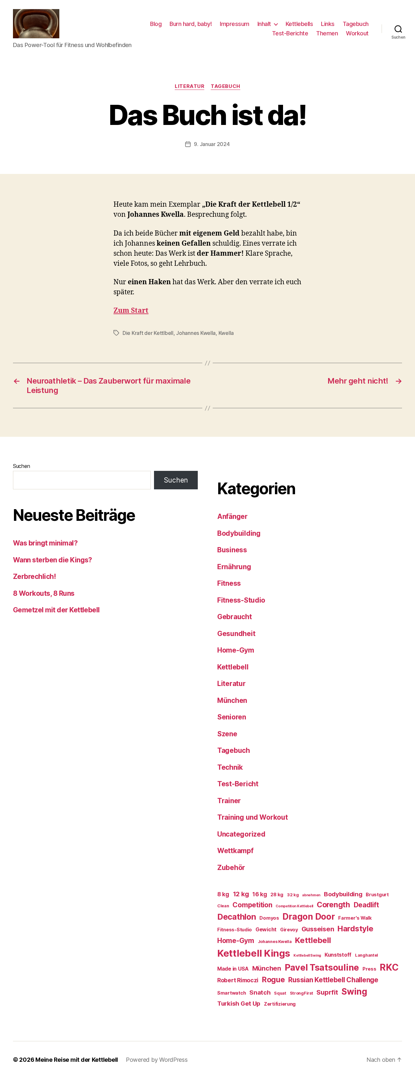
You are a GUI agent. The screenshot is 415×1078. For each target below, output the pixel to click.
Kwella (226, 333)
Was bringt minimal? (45, 543)
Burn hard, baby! (191, 23)
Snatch (259, 992)
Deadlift (366, 905)
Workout (357, 33)
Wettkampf (235, 851)
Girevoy (289, 929)
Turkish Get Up (238, 1003)
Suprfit (327, 992)
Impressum (234, 23)
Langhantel (366, 955)
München (232, 700)
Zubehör (231, 868)
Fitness (229, 583)
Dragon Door (308, 917)
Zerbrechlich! (34, 576)
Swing (354, 991)
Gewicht (266, 929)
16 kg (259, 894)
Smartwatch (231, 993)
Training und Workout (252, 817)
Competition (252, 905)
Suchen (21, 466)
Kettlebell (232, 667)
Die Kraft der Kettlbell (148, 333)
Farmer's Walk (355, 918)
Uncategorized (241, 834)
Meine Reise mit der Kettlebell (76, 1059)
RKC (389, 967)
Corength (333, 904)
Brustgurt (377, 894)
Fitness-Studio (241, 600)
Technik (230, 767)
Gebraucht (234, 617)
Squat (280, 993)
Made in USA (233, 969)
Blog (155, 23)
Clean (223, 905)
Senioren (231, 717)
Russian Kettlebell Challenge (333, 980)
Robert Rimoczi (237, 980)
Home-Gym (235, 650)
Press (369, 969)
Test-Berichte (290, 33)
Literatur (189, 86)
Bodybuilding (239, 533)
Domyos (269, 918)
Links (328, 23)
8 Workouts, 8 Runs (44, 593)
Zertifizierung (280, 1004)
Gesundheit (236, 634)
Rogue (273, 979)
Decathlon (236, 917)
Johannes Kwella (196, 333)
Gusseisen (318, 929)
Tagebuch (356, 23)
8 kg (223, 894)
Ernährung (234, 567)
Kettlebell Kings (253, 953)
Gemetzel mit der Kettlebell (56, 610)
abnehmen (311, 895)
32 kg (293, 894)
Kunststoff (338, 955)
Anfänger (232, 516)
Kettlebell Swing (307, 955)
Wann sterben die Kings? (52, 560)
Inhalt (264, 23)
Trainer (229, 801)
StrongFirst (301, 993)
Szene (227, 734)
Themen (327, 33)
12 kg (241, 894)
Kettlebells (299, 23)
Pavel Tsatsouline (322, 967)
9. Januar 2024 (212, 144)
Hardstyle (356, 928)
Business (232, 550)
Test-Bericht (237, 784)
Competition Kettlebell (294, 906)
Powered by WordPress (157, 1059)
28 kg (276, 894)
